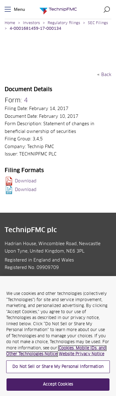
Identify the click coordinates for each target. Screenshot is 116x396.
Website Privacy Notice (81, 354)
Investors (31, 23)
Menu (9, 9)
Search (106, 9)
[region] (58, 336)
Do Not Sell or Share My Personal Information (58, 367)
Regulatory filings (64, 23)
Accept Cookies (58, 384)
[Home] (58, 9)
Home (10, 23)
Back (106, 75)
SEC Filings (98, 23)
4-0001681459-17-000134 (35, 29)
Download (26, 181)
